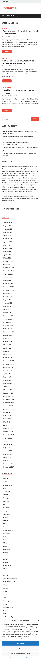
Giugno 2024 (7, 248)
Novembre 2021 (8, 325)
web (4, 614)
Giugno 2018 (7, 451)
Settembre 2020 (8, 370)
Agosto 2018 (7, 444)
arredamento (6, 87)
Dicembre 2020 (8, 361)
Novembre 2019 (8, 402)
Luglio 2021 (7, 338)
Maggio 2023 (7, 280)
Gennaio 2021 (7, 357)
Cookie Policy (13, 657)
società (5, 588)
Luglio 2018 (7, 448)
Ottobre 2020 (8, 367)
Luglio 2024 (7, 245)
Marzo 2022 (7, 312)
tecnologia (6, 601)
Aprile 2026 (7, 235)
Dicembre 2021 (8, 322)
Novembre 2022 (8, 290)
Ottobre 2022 (8, 293)
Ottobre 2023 (8, 274)
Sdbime (10, 8)
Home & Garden (8, 530)
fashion (5, 520)
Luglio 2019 (7, 415)
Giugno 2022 (7, 303)
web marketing (8, 617)
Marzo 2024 (7, 258)
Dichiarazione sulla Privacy (24, 657)
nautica (5, 562)
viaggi (5, 610)
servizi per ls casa (9, 581)
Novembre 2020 (8, 364)
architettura (7, 482)
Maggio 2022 (7, 306)
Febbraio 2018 (8, 464)
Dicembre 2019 (8, 399)
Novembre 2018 (8, 435)
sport (5, 591)
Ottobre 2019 (8, 406)
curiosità (6, 507)
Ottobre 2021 (8, 329)
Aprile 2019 (7, 425)
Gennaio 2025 (7, 238)
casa (4, 504)
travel (5, 604)
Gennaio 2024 (7, 264)
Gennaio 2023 (7, 284)
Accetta (20, 643)
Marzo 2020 (7, 390)
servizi (4, 28)
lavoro (5, 536)
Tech (4, 597)
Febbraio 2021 (8, 354)
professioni (7, 565)
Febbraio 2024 (8, 261)
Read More (7, 51)
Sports (5, 594)
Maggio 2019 (7, 422)
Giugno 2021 (7, 341)
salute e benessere (9, 572)
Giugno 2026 (7, 229)
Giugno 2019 (7, 419)
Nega (21, 648)
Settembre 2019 (8, 409)
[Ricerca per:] (20, 119)
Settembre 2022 (8, 296)
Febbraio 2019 (8, 431)
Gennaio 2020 (7, 396)
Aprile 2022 (7, 309)
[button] (38, 621)
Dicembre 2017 (8, 467)
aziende (5, 495)
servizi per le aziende (10, 578)
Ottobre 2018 (8, 438)
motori (5, 559)
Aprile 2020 (7, 386)
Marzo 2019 (7, 428)
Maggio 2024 (7, 251)
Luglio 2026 (7, 226)
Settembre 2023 (8, 277)
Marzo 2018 (7, 460)
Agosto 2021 (7, 335)
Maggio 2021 (7, 345)
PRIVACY (10, 200)
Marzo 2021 (7, 351)
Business (6, 501)
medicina (6, 552)
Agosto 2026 (7, 222)
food (4, 523)
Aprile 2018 (7, 457)
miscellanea (7, 556)
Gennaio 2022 (7, 319)
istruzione (6, 533)
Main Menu (9, 16)
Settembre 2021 (8, 332)
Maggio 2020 (7, 383)
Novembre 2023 (8, 271)
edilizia (5, 517)
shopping (6, 585)
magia (5, 546)
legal (4, 540)
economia (6, 514)
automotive (7, 491)
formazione (7, 527)
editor (15, 36)
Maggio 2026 (7, 232)
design (5, 511)
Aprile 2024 (7, 255)
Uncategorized (8, 607)
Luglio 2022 (7, 300)
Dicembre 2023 (8, 267)
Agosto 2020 (7, 374)
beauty (5, 498)
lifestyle (6, 543)
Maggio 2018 (7, 454)
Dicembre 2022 (8, 287)
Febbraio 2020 (8, 393)
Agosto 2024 (7, 242)
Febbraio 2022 (8, 316)
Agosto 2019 (7, 412)
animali (5, 478)
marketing (6, 549)
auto (4, 488)
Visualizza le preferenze (20, 654)
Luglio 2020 (7, 377)
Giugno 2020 (7, 380)
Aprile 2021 (7, 348)
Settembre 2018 (8, 441)
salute (5, 568)
